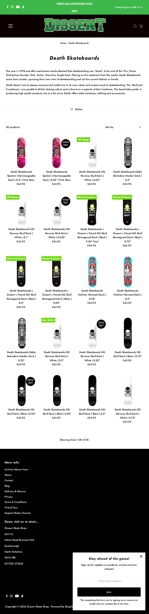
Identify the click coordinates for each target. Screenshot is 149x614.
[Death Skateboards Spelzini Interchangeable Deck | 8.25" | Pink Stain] (56, 152)
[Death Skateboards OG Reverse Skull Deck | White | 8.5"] (56, 333)
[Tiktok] (23, 7)
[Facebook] (7, 7)
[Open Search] (135, 26)
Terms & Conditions (16, 502)
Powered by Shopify (62, 606)
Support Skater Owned (17, 513)
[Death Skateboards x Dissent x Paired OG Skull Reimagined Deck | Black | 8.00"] (56, 271)
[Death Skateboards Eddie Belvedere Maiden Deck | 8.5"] (127, 152)
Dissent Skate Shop (38, 606)
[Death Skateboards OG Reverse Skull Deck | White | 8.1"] (21, 210)
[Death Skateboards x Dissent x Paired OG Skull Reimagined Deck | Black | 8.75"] (127, 210)
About (8, 475)
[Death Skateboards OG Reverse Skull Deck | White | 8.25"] (92, 333)
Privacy (9, 497)
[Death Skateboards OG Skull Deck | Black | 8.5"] (92, 390)
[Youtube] (18, 7)
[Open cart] (141, 26)
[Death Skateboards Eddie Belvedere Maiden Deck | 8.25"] (21, 333)
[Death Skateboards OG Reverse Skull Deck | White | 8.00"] (92, 152)
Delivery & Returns (15, 491)
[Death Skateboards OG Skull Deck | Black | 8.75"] (127, 333)
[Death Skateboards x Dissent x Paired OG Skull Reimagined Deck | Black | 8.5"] (21, 271)
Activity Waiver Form (16, 469)
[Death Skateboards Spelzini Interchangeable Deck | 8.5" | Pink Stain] (21, 152)
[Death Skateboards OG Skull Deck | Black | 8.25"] (56, 390)
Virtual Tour (11, 507)
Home (63, 43)
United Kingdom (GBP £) (127, 7)
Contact (9, 480)
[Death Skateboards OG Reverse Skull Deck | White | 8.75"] (127, 390)
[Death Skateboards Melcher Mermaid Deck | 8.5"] (127, 271)
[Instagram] (12, 7)
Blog (7, 486)
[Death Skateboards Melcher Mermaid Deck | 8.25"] (92, 271)
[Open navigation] (22, 26)
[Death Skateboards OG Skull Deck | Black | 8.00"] (21, 390)
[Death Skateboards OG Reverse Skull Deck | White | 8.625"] (56, 210)
